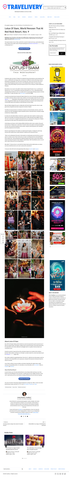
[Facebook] (3, 236)
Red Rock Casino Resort (33, 43)
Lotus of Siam (15, 387)
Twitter (35, 384)
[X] (3, 238)
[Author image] (5, 34)
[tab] (22, 458)
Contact (35, 468)
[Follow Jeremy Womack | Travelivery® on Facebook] (21, 416)
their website (22, 93)
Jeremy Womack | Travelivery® (12, 34)
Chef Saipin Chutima (8, 387)
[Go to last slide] (6, 446)
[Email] (3, 242)
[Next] (43, 446)
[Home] (5, 25)
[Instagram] (60, 474)
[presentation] (13, 440)
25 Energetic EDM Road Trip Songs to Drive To (57, 40)
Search (23, 469)
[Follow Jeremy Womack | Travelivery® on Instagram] (25, 416)
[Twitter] (58, 474)
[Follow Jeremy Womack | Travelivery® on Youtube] (27, 416)
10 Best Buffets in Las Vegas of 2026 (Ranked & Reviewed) (37, 424)
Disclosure (46, 468)
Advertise (41, 468)
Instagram (36, 148)
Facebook (31, 148)
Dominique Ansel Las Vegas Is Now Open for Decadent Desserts (13, 424)
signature (6, 99)
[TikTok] (65, 474)
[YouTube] (62, 474)
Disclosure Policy (17, 39)
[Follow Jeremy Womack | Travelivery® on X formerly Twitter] (23, 416)
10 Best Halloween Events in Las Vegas (56, 29)
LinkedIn (20, 409)
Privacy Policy (54, 468)
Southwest (8, 354)
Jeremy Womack (61, 468)
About (30, 468)
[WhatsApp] (3, 240)
